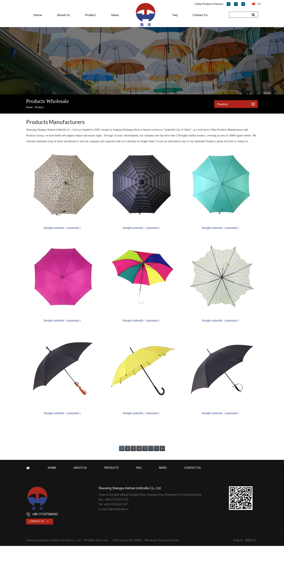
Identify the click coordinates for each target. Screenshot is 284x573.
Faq (174, 15)
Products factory (35, 135)
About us (80, 468)
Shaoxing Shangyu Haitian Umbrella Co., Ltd (51, 129)
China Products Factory (209, 3)
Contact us (200, 15)
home (37, 15)
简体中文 (250, 540)
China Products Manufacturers (226, 129)
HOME (52, 468)
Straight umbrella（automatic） (62, 227)
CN (258, 3)
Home (29, 107)
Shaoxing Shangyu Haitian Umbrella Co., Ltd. (53, 540)
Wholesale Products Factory (162, 540)
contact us (37, 521)
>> (162, 448)
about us (63, 15)
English (238, 540)
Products (111, 468)
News (115, 15)
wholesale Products (204, 141)
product (90, 15)
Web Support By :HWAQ (127, 540)
